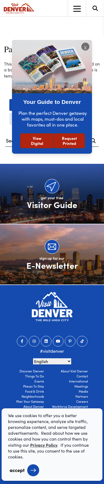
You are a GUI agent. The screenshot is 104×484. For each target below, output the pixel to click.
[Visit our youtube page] (58, 341)
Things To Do (34, 376)
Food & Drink (34, 391)
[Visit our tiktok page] (82, 341)
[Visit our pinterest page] (70, 341)
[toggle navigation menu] (77, 8)
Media (83, 391)
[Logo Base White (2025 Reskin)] (52, 306)
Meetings (81, 386)
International (78, 381)
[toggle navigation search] (95, 8)
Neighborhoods (33, 396)
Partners (81, 396)
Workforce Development (70, 406)
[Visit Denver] (19, 8)
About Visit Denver (74, 371)
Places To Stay (33, 386)
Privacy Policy (43, 445)
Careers (82, 401)
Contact (82, 376)
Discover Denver (31, 371)
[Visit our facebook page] (22, 341)
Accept (17, 470)
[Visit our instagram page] (34, 341)
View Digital (37, 140)
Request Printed (69, 140)
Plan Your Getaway (30, 401)
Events (39, 381)
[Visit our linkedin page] (46, 341)
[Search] (93, 141)
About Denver (33, 406)
